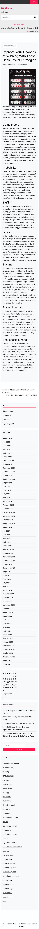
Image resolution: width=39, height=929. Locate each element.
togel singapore (8, 424)
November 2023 (9, 561)
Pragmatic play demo (11, 763)
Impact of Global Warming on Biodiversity (18, 723)
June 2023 (7, 579)
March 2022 (7, 635)
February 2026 (8, 461)
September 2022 (9, 612)
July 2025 (6, 486)
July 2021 (6, 664)
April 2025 (6, 498)
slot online (6, 780)
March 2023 (7, 590)
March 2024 (7, 546)
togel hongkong (8, 776)
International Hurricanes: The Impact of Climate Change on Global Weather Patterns (19, 734)
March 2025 (7, 501)
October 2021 (8, 653)
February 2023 (8, 594)
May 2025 (6, 494)
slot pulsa (6, 809)
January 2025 (8, 509)
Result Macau (8, 788)
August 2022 (7, 616)
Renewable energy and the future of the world (18, 718)
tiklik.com (7, 8)
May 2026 (6, 449)
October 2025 (8, 475)
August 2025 (7, 483)
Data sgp (6, 419)
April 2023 (6, 586)
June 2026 (7, 446)
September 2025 (9, 479)
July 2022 (6, 620)
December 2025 (9, 468)
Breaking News (10, 46)
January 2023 (8, 598)
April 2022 (6, 631)
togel (4, 901)
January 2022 (8, 642)
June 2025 (7, 490)
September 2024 (9, 523)
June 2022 (7, 623)
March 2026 (7, 457)
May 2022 (6, 627)
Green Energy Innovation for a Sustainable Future (19, 712)
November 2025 (9, 472)
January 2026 (8, 464)
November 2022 (9, 605)
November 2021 (9, 649)
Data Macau (7, 784)
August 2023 (7, 572)
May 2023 (6, 583)
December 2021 (9, 646)
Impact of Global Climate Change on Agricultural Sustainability (16, 728)
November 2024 (9, 516)
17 (4, 685)
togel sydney (7, 897)
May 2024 (6, 538)
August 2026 (7, 438)
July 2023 (6, 575)
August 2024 (7, 527)
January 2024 (8, 553)
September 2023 (9, 568)
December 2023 (9, 557)
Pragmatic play (8, 767)
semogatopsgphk (22, 64)
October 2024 (8, 520)
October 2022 (8, 609)
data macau (7, 893)
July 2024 (6, 531)
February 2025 (8, 505)
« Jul (4, 697)
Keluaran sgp (8, 411)
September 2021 (9, 657)
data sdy (6, 772)
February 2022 (8, 638)
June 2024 (7, 535)
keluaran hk (7, 415)
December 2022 (9, 601)
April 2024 (6, 542)
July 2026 (6, 442)
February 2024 (8, 549)
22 (14, 685)
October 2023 (8, 564)
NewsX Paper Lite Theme (16, 924)
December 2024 (9, 512)
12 (8, 682)
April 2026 (6, 453)
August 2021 (7, 661)
